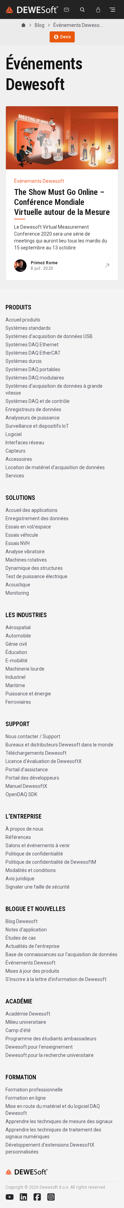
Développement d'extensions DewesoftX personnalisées (50, 1148)
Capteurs (15, 451)
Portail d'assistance (27, 769)
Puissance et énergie (28, 693)
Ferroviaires (18, 702)
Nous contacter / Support (33, 736)
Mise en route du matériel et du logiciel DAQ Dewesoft (53, 1109)
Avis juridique (20, 878)
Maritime (15, 685)
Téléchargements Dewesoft (36, 753)
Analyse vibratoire (25, 551)
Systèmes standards (28, 328)
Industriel (15, 677)
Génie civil (16, 644)
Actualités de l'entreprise (33, 946)
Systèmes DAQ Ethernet (32, 344)
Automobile (18, 635)
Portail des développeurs (32, 778)
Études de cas (21, 938)
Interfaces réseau (25, 442)
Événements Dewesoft (30, 963)
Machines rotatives (26, 560)
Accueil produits (23, 320)
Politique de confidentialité (34, 854)
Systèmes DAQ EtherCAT (33, 353)
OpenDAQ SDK (21, 794)
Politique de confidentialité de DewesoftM (51, 862)
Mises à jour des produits (32, 971)
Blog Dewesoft (22, 921)
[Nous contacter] (66, 9)
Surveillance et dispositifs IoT (37, 426)
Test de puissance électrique (37, 576)
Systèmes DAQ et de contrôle (38, 401)
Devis (65, 36)
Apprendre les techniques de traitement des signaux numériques (53, 1133)
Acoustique (18, 584)
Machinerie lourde (25, 669)
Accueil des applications (32, 510)
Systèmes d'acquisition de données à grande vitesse (54, 389)
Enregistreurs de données (33, 409)
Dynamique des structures (34, 568)
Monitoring (17, 593)
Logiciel (14, 434)
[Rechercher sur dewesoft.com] (82, 9)
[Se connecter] (98, 9)
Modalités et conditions (31, 870)
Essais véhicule (22, 535)
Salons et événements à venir (38, 845)
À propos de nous (24, 829)
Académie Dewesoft (28, 1014)
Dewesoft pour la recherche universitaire (50, 1055)
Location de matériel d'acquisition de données (55, 467)
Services (15, 475)
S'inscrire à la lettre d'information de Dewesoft (56, 979)
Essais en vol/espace (28, 526)
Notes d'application (26, 929)
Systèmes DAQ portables (33, 369)
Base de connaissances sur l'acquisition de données (61, 954)
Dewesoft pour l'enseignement (39, 1047)
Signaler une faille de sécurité (38, 887)
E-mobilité (17, 660)
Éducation (16, 652)
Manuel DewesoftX (26, 786)
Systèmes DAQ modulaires (35, 377)
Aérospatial (18, 627)
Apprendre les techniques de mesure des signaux (59, 1121)
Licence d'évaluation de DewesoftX (44, 761)
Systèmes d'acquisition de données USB (49, 336)
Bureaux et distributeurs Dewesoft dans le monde (59, 744)
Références (18, 837)
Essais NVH (18, 543)
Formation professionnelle (34, 1089)
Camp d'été (18, 1030)
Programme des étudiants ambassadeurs (51, 1038)
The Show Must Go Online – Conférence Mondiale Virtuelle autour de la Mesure (62, 202)
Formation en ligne (26, 1098)
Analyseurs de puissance (33, 417)
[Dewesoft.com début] (32, 9)
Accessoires (19, 459)
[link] (78, 25)
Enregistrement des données (37, 518)
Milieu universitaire (26, 1022)
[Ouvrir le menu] (112, 9)
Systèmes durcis (24, 361)
